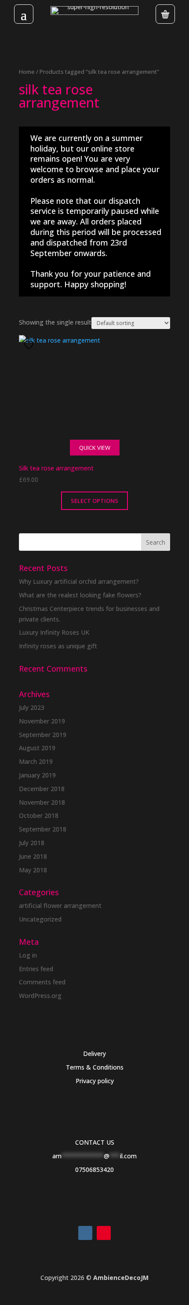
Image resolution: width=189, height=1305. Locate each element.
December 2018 (42, 788)
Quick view (94, 448)
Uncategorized (40, 919)
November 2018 (42, 802)
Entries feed (36, 969)
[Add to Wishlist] (29, 345)
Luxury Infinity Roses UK (54, 632)
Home (27, 72)
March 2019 (36, 761)
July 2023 (31, 707)
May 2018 (33, 870)
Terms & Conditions (95, 1067)
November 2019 (42, 721)
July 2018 (31, 843)
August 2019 (37, 748)
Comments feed (42, 982)
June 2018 (33, 856)
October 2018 (38, 815)
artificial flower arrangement (60, 905)
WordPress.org (40, 995)
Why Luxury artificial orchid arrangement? (79, 581)
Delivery (94, 1053)
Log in (28, 955)
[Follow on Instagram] (85, 1233)
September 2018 (42, 829)
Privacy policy (95, 1081)
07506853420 (94, 1169)
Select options (94, 501)
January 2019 (37, 775)
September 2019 (42, 734)
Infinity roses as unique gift (58, 646)
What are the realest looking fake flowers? (80, 595)
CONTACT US (94, 1142)
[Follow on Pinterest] (104, 1233)
